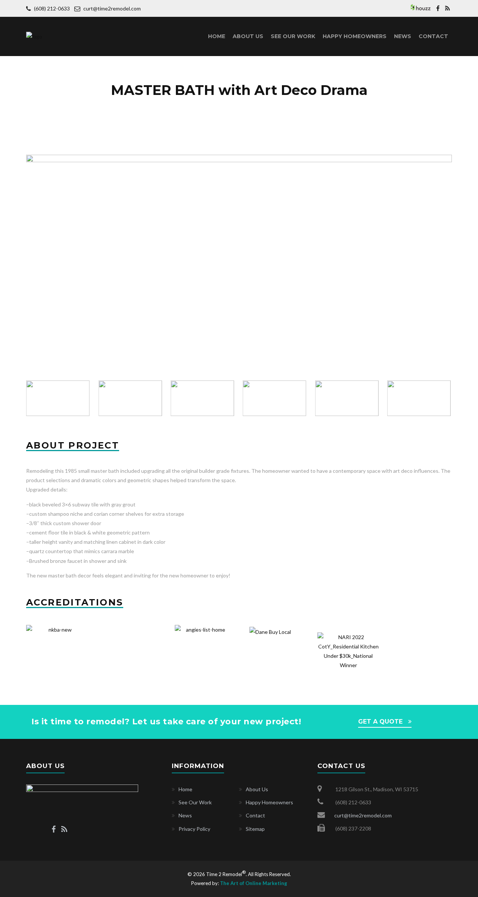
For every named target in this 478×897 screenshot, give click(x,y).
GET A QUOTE (380, 721)
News (402, 36)
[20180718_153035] (58, 398)
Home (216, 36)
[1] (347, 398)
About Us (248, 36)
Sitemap (255, 829)
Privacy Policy (194, 829)
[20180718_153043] (130, 398)
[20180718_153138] (239, 159)
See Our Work (293, 36)
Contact (433, 36)
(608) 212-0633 (52, 8)
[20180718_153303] (275, 398)
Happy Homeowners (355, 36)
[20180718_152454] (419, 398)
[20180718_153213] (203, 398)
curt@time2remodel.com (112, 8)
